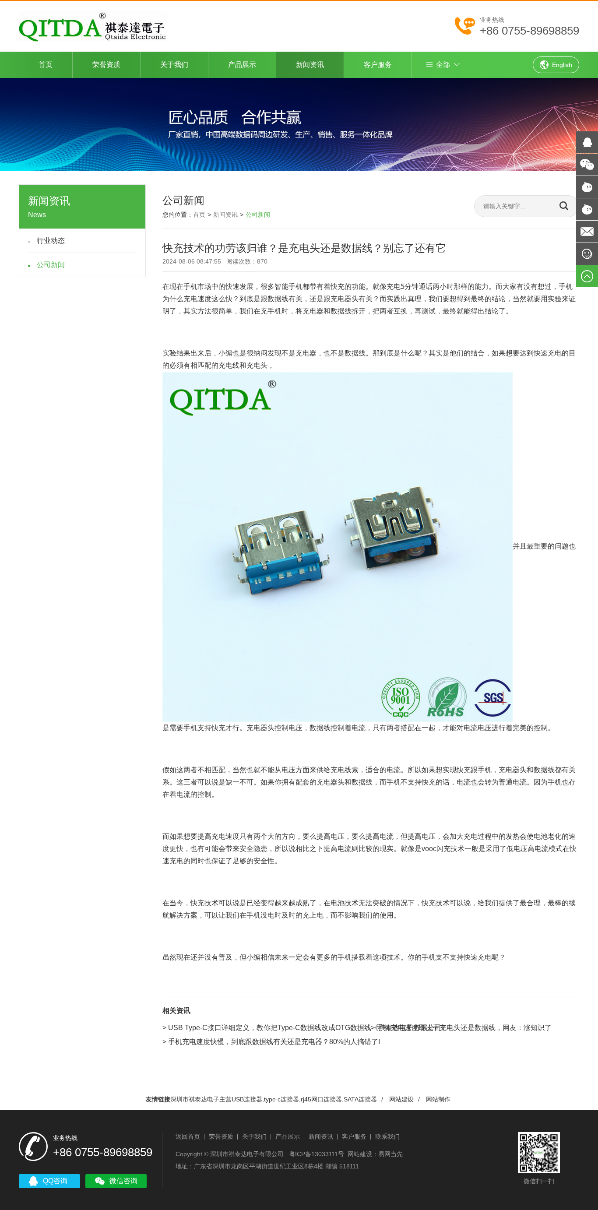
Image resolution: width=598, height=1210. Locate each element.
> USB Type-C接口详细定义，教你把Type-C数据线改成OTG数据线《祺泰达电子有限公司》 (305, 1027)
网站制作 (438, 1099)
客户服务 (378, 64)
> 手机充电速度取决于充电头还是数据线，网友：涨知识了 (461, 1027)
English (562, 64)
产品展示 (242, 64)
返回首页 (188, 1136)
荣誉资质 (106, 64)
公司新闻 (51, 264)
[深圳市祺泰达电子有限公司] (93, 26)
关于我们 (174, 64)
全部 (443, 64)
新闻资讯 (310, 64)
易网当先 (390, 1153)
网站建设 (401, 1099)
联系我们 (387, 1136)
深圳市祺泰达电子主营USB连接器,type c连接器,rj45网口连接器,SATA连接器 (273, 1099)
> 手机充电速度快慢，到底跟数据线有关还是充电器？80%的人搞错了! (271, 1041)
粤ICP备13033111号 (316, 1153)
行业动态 (51, 240)
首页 (46, 64)
